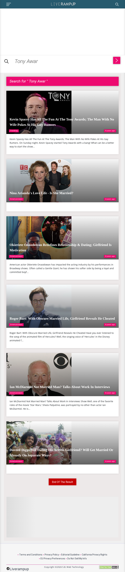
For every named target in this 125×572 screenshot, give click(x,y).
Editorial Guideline (70, 554)
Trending (13, 130)
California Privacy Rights (94, 554)
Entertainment (16, 199)
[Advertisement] (27, 31)
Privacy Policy (52, 554)
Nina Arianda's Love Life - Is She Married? (41, 193)
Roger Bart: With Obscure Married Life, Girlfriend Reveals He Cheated (62, 319)
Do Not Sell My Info (77, 558)
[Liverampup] (63, 4)
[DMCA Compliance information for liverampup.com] (109, 568)
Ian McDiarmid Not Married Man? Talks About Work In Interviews (60, 387)
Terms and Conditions (30, 554)
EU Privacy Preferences (53, 558)
